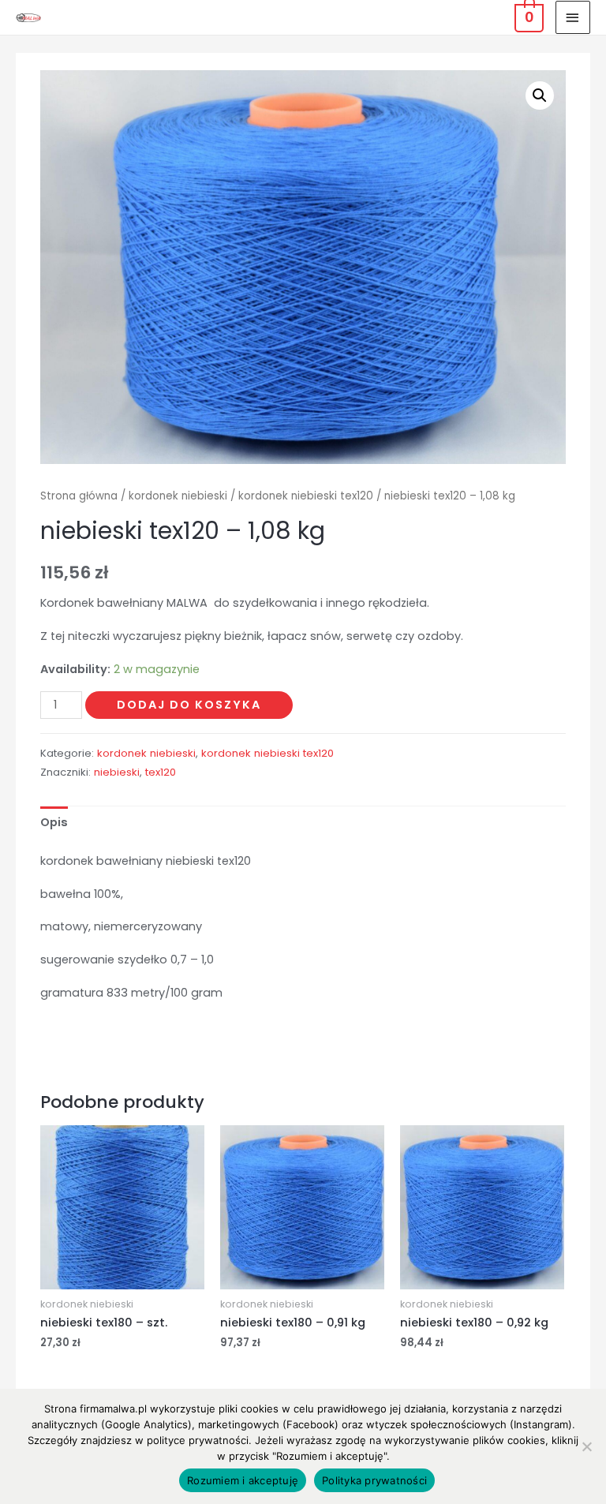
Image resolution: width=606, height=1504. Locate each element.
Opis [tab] (54, 822)
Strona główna (79, 495)
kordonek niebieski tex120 (305, 495)
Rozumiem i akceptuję (242, 1480)
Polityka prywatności (374, 1480)
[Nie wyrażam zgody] (586, 1446)
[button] (540, 95)
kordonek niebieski (178, 495)
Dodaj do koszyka (189, 705)
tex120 (160, 772)
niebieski (117, 772)
